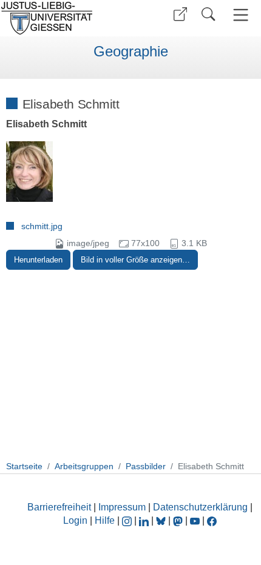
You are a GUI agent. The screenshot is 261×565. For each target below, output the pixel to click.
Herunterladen (38, 259)
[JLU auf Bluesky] (162, 520)
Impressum (122, 507)
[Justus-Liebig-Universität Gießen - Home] (63, 18)
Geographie (130, 51)
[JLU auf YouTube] (195, 520)
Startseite (24, 466)
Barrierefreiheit (59, 507)
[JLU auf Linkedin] (145, 520)
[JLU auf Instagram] (128, 520)
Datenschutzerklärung (200, 507)
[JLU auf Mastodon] (179, 520)
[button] (180, 14)
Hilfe (105, 520)
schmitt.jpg (42, 226)
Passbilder (146, 466)
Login (76, 520)
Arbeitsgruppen (84, 466)
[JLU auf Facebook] (212, 520)
